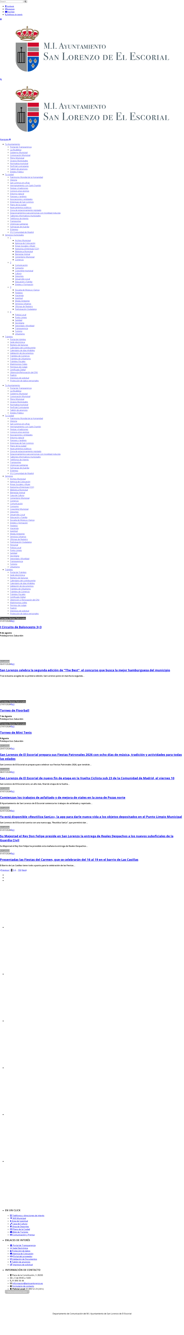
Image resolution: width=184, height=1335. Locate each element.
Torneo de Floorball (14, 710)
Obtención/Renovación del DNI (24, 372)
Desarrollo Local (22, 279)
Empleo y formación (19, 522)
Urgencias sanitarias (19, 224)
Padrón (13, 375)
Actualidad (5, 661)
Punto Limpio (21, 317)
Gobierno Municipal (19, 152)
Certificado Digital (18, 369)
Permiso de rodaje (18, 605)
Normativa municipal (19, 163)
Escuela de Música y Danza (27, 290)
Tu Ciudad (9, 415)
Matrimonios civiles (18, 602)
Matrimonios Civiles (18, 364)
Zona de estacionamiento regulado (25, 210)
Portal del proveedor (22, 1256)
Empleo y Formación (24, 284)
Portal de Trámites (18, 572)
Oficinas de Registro (24, 306)
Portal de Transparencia (21, 147)
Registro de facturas (19, 344)
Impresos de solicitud (19, 377)
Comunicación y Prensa (23, 1234)
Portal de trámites (18, 339)
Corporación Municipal (20, 155)
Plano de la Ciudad (21, 1229)
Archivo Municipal (23, 240)
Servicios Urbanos (23, 303)
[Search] (1, 79)
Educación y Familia (23, 281)
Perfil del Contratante (19, 407)
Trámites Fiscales (17, 361)
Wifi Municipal (19, 1218)
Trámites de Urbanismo (20, 358)
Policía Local (20, 314)
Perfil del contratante (19, 166)
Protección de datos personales (24, 380)
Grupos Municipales (19, 160)
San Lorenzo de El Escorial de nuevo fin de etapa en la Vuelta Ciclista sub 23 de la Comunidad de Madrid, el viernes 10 (87, 778)
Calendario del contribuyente (23, 347)
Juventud (19, 298)
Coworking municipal (24, 270)
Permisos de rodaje (18, 366)
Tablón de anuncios (19, 169)
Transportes (15, 221)
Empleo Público (17, 171)
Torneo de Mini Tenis (16, 732)
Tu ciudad (9, 174)
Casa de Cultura (17, 495)
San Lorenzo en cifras (20, 182)
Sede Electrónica (20, 1248)
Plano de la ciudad (18, 204)
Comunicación (21, 265)
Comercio (19, 259)
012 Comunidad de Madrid (22, 232)
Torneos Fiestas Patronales (13, 618)
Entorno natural (17, 193)
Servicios (14, 235)
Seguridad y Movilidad (24, 325)
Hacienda (19, 295)
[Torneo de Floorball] (48, 701)
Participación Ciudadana (26, 309)
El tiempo (14, 229)
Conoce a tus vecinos (19, 191)
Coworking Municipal (19, 509)
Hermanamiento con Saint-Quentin (25, 185)
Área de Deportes (20, 1226)
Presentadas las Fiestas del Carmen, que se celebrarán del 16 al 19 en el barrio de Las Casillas (69, 859)
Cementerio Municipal (24, 257)
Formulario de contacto (23, 1286)
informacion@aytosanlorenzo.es (28, 1283)
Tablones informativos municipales (25, 215)
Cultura (18, 273)
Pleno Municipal (17, 158)
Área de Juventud (19, 1221)
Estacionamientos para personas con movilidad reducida (35, 213)
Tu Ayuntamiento (12, 144)
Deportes (19, 276)
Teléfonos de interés (19, 218)
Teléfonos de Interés (19, 459)
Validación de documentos (22, 353)
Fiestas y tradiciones (19, 188)
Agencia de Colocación (25, 243)
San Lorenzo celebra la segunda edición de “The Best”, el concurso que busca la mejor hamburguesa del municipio (85, 670)
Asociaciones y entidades (21, 199)
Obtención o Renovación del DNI (24, 599)
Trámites (9, 336)
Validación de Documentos (24, 1259)
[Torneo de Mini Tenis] (38, 723)
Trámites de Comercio (20, 355)
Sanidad (18, 320)
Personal (14, 544)
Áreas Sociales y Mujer (25, 246)
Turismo (18, 331)
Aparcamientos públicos (20, 207)
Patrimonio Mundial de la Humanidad (26, 177)
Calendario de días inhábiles (22, 350)
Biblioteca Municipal (24, 251)
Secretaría (19, 323)
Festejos (19, 292)
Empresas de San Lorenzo (22, 202)
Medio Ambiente (22, 301)
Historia (13, 180)
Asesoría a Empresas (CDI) (27, 248)
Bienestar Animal (22, 254)
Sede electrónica (17, 342)
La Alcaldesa (15, 149)
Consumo (19, 268)
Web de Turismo (20, 1232)
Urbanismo (20, 334)
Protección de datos (20, 1251)
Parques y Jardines (18, 196)
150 (19, 870)
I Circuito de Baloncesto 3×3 (21, 627)
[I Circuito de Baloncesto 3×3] (59, 618)
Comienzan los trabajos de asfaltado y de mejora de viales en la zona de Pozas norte (62, 797)
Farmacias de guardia (19, 226)
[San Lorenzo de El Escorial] (92, 76)
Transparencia (21, 328)
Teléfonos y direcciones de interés (28, 1215)
